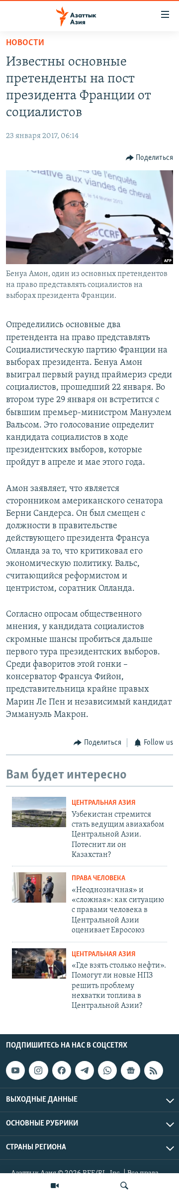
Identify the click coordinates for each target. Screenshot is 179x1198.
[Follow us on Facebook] (61, 1070)
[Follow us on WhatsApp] (107, 1070)
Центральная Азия (104, 803)
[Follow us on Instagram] (38, 1070)
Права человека (98, 878)
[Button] (150, 157)
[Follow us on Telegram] (84, 1070)
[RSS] (153, 1070)
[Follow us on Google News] (130, 1070)
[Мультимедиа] (55, 1185)
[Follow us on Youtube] (15, 1070)
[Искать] (124, 1185)
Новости (25, 43)
